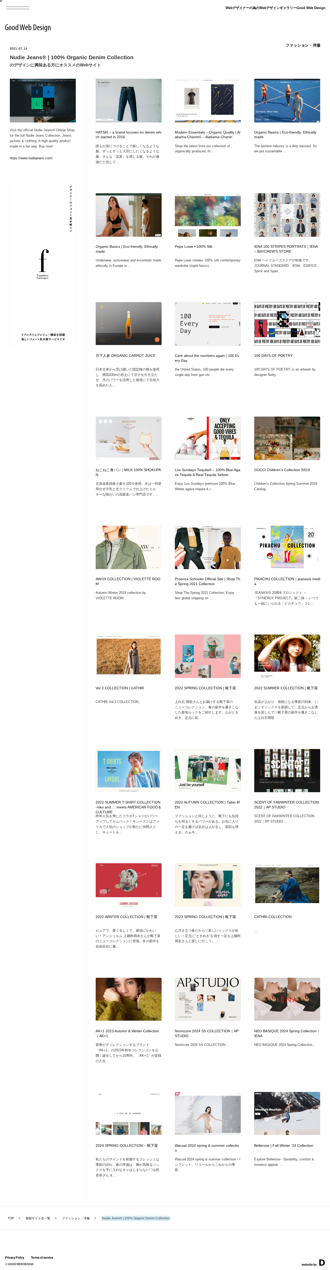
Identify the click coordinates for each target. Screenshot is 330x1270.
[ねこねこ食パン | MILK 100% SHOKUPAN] (129, 458)
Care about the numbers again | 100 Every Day (207, 358)
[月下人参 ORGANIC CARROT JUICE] (129, 343)
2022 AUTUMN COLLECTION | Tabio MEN (207, 804)
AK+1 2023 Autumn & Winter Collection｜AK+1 (127, 1033)
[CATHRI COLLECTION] (287, 905)
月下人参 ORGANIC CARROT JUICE (125, 356)
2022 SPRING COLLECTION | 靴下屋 (205, 688)
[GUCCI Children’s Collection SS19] (287, 458)
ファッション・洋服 (303, 45)
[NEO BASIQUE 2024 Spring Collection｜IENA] (287, 1019)
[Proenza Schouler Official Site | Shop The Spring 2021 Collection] (208, 568)
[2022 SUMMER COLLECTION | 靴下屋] (287, 676)
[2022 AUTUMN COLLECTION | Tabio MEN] (208, 790)
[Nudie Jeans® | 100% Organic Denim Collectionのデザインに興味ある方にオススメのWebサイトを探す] (43, 121)
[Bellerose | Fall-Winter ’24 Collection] (287, 1133)
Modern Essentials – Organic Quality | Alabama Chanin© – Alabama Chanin (207, 134)
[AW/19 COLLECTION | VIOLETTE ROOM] (129, 567)
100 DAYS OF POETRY (273, 356)
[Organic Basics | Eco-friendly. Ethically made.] (129, 235)
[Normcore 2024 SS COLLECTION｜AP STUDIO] (208, 1019)
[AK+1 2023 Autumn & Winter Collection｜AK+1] (129, 1019)
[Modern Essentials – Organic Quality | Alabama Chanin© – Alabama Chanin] (208, 121)
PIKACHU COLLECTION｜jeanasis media (287, 581)
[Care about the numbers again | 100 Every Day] (208, 344)
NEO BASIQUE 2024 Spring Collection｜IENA (287, 1033)
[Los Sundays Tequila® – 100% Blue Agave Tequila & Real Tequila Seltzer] (208, 458)
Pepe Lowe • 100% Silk (193, 247)
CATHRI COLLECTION (273, 917)
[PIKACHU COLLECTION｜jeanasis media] (287, 567)
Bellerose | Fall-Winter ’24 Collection (283, 1146)
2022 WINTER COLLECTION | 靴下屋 (126, 917)
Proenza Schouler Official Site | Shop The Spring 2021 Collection (207, 581)
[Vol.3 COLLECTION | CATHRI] (129, 676)
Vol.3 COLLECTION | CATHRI (120, 688)
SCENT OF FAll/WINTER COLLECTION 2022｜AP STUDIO (286, 804)
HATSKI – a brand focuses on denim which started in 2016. (128, 134)
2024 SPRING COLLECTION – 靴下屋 (127, 1146)
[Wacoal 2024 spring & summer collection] (208, 1133)
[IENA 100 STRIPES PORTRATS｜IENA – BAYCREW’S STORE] (287, 235)
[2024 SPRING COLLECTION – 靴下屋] (129, 1133)
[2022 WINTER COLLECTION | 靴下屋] (129, 905)
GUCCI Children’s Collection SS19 (282, 470)
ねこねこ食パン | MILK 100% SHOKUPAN (128, 472)
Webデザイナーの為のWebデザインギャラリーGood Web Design (275, 8)
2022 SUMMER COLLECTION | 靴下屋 (286, 688)
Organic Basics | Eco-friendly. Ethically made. (285, 134)
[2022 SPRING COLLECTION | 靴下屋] (208, 676)
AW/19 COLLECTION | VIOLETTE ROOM (128, 581)
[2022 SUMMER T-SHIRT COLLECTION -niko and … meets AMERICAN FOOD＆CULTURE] (129, 790)
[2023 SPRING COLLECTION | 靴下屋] (208, 905)
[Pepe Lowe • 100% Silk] (208, 235)
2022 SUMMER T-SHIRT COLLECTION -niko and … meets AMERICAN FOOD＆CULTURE (128, 807)
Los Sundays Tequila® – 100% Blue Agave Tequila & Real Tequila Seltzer (207, 472)
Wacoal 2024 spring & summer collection (207, 1148)
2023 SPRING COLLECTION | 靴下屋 (205, 917)
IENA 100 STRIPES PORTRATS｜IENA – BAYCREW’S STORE (286, 249)
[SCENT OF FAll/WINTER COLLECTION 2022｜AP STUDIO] (287, 790)
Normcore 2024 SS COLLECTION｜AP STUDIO (206, 1033)
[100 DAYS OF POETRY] (287, 344)
